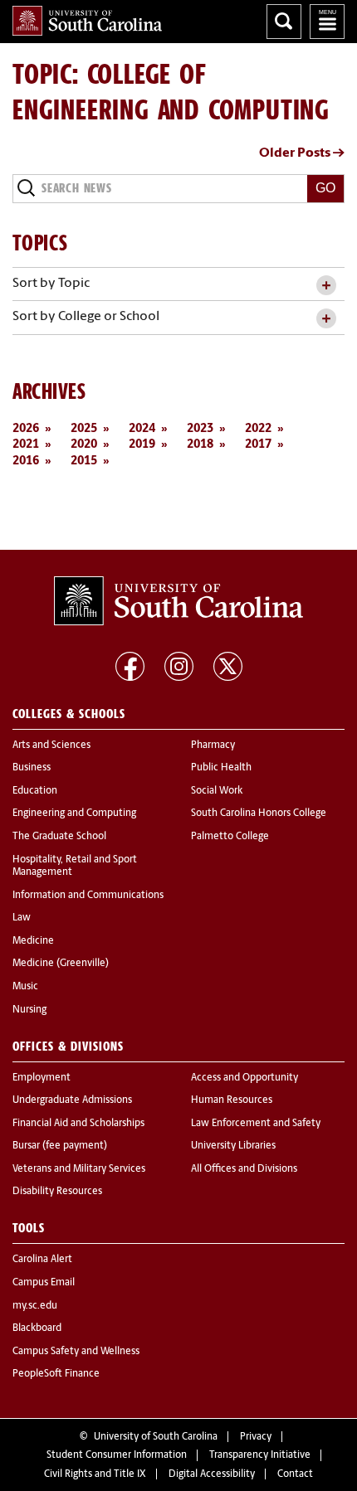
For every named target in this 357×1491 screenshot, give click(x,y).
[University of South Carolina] (178, 601)
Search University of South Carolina (284, 21)
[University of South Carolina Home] (87, 20)
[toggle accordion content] (325, 285)
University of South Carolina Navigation (327, 21)
